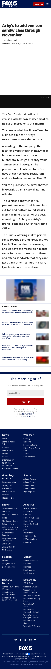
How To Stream (30, 508)
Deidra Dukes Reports (8, 533)
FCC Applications (30, 539)
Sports (27, 475)
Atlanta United (29, 488)
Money (27, 556)
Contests (27, 514)
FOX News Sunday (10, 468)
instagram (30, 640)
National (5, 447)
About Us (28, 504)
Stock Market (29, 570)
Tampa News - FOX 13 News (10, 587)
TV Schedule (7, 550)
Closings (26, 438)
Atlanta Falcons (29, 482)
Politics (5, 453)
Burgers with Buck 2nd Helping (10, 539)
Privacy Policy (28, 414)
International (7, 450)
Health (5, 456)
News (5, 434)
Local (4, 438)
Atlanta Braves (29, 479)
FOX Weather (29, 456)
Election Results (8, 567)
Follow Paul (7, 488)
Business (27, 567)
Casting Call (7, 485)
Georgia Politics (8, 563)
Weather (28, 434)
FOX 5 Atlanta (7, 40)
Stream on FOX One (29, 581)
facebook (20, 640)
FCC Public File (29, 536)
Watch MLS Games (31, 626)
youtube (15, 640)
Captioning (27, 542)
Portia (4, 518)
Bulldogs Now (8, 524)
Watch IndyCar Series (29, 605)
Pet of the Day (8, 491)
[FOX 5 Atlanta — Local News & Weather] (9, 4)
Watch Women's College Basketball (31, 616)
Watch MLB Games (31, 595)
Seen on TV (28, 511)
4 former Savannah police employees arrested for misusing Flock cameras (17, 323)
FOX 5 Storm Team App (31, 449)
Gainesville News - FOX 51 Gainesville (10, 599)
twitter (25, 640)
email (35, 640)
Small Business (29, 573)
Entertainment (8, 460)
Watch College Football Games (30, 591)
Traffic (26, 453)
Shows (6, 504)
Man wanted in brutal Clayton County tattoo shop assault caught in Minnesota (17, 348)
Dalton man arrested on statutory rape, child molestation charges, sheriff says (16, 336)
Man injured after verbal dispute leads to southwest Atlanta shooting (18, 358)
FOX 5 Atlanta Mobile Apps (8, 464)
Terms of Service (27, 416)
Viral (15, 40)
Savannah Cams (30, 445)
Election (7, 556)
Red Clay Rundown (10, 514)
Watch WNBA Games (29, 621)
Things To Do (8, 498)
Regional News (7, 581)
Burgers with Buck (10, 482)
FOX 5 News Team (31, 518)
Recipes (5, 494)
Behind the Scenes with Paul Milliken (10, 528)
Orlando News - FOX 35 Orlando (9, 593)
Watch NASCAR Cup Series (31, 599)
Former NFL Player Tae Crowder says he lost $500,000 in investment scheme (17, 311)
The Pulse (6, 511)
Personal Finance (30, 560)
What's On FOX (8, 547)
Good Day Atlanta (8, 477)
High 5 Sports (29, 491)
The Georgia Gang (10, 521)
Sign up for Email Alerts (30, 525)
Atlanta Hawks (29, 485)
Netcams (27, 441)
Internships (28, 532)
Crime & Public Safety (8, 442)
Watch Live (39, 4)
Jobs (25, 529)
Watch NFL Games (31, 586)
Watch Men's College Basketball (31, 610)
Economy (27, 563)
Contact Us (28, 521)
